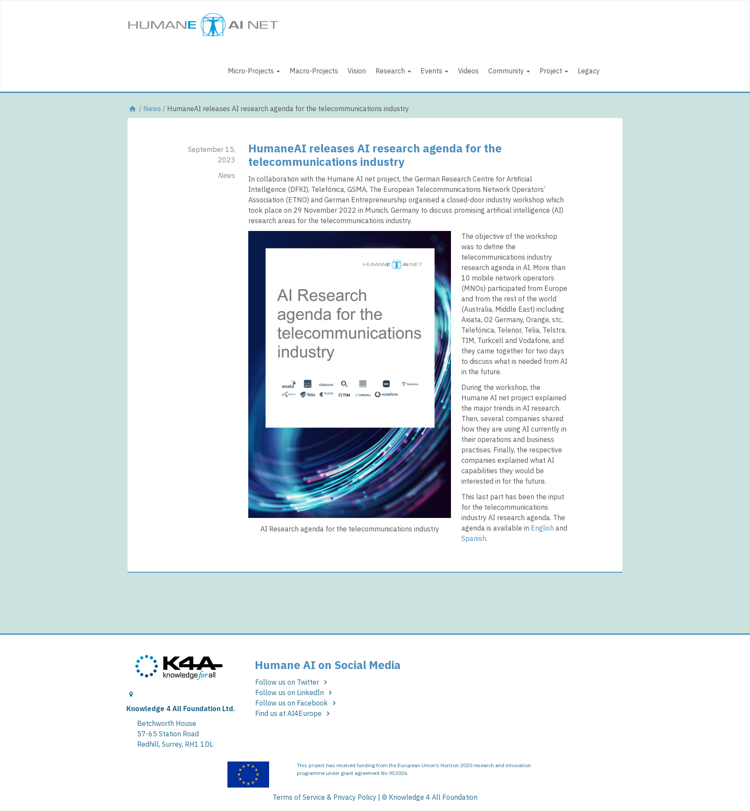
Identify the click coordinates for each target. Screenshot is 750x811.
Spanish (473, 538)
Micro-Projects (252, 70)
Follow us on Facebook (292, 703)
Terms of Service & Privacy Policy (324, 797)
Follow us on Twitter (288, 682)
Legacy (589, 70)
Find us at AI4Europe (289, 713)
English (542, 528)
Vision (357, 70)
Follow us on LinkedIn (290, 692)
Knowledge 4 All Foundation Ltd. (180, 708)
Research (391, 70)
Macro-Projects (313, 70)
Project (551, 70)
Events (432, 70)
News (152, 108)
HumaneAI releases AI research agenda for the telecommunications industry (375, 155)
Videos (468, 70)
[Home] (132, 108)
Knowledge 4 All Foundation (433, 797)
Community (507, 70)
